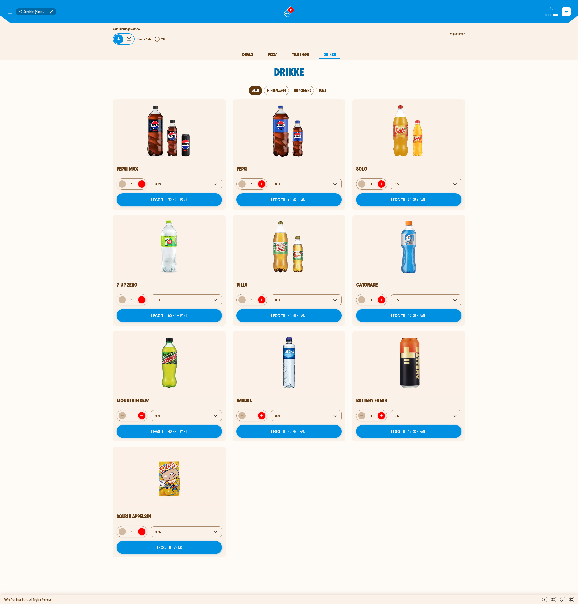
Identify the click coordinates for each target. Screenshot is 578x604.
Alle (255, 90)
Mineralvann (276, 90)
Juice (322, 90)
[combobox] (186, 184)
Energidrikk (302, 90)
